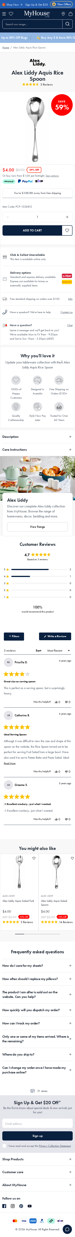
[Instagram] (13, 1206)
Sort (39, 650)
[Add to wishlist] (34, 858)
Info (70, 299)
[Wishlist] (11, 14)
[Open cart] (70, 14)
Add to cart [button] (32, 230)
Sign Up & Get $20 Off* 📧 (35, 4)
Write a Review (59, 637)
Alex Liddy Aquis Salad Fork (18, 901)
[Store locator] (63, 14)
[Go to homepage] (37, 14)
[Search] (67, 24)
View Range (37, 527)
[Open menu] (4, 14)
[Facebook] (4, 1206)
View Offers (62, 4)
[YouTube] (30, 1206)
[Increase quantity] (58, 217)
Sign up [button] (37, 1136)
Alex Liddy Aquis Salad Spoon (54, 902)
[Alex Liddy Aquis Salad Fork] (19, 872)
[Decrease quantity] (17, 217)
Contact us (66, 312)
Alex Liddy (8, 895)
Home (5, 47)
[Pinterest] (21, 1206)
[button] (67, 230)
